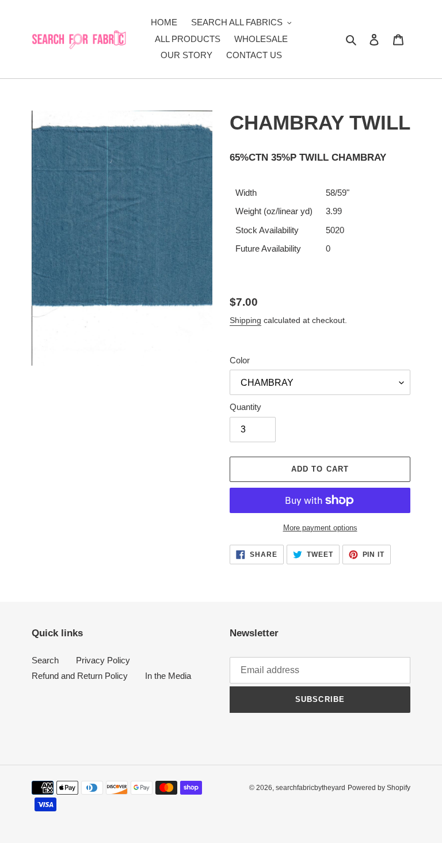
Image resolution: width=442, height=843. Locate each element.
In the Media (168, 676)
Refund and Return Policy (80, 676)
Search (45, 660)
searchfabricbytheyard (310, 788)
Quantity (245, 407)
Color (240, 360)
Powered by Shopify (379, 788)
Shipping (245, 320)
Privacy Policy (103, 660)
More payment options (320, 527)
